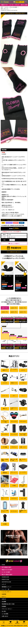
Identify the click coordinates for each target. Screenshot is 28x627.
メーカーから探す (6, 572)
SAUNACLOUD (5, 577)
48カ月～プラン (14, 312)
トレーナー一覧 (5, 589)
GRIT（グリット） (12, 237)
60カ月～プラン (23, 312)
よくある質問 (5, 613)
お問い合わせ (5, 616)
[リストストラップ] (21, 268)
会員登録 (4, 594)
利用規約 (4, 606)
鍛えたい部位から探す (7, 574)
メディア (4, 584)
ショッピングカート (6, 591)
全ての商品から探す (6, 567)
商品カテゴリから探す (7, 569)
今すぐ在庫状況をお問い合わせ (14, 252)
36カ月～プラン (5, 312)
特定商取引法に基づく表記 (8, 604)
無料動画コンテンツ (6, 586)
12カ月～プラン (14, 308)
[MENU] (2, 2)
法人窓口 (4, 611)
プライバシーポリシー (7, 609)
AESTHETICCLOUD (6, 582)
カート (4, 623)
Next (25, 274)
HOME (3, 564)
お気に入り (10, 623)
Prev (2, 274)
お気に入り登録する (15, 243)
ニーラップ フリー (7, 276)
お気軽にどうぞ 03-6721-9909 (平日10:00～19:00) (14, 625)
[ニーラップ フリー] (7, 268)
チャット (24, 623)
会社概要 (4, 601)
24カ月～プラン (23, 308)
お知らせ (4, 599)
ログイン (4, 596)
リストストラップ (20, 276)
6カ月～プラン (5, 308)
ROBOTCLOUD (5, 579)
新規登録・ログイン (20, 1)
